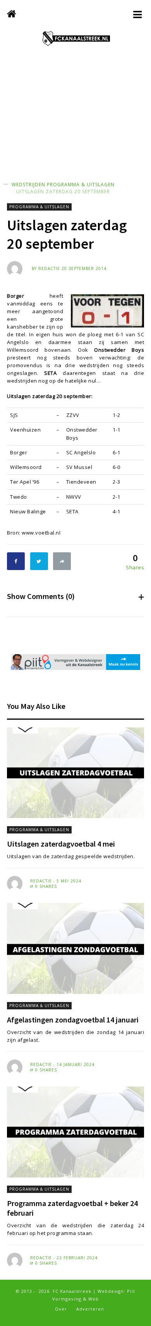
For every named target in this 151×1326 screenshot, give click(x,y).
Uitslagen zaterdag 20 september (63, 191)
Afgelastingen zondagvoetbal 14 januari (73, 1019)
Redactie (49, 268)
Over (61, 1309)
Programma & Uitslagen (81, 184)
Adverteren (90, 1309)
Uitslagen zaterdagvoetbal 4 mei (61, 844)
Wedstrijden (28, 184)
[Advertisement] (75, 121)
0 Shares (45, 886)
